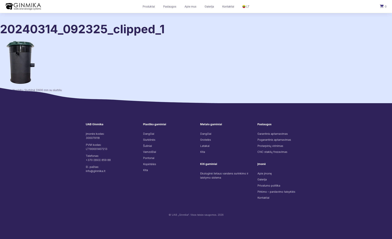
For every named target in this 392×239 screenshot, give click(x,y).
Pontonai (148, 158)
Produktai (149, 6)
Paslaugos (169, 6)
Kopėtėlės (149, 164)
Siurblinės (149, 139)
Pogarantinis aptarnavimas (274, 139)
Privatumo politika (268, 185)
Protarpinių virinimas (270, 145)
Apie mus (190, 6)
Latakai (204, 145)
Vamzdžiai (149, 151)
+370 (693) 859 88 (98, 160)
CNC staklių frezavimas (272, 151)
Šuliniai (147, 145)
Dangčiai (148, 133)
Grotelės (205, 139)
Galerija (209, 6)
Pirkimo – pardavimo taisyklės (276, 191)
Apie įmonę (264, 173)
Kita (145, 170)
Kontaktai (228, 6)
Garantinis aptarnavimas (272, 133)
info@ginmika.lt (95, 171)
